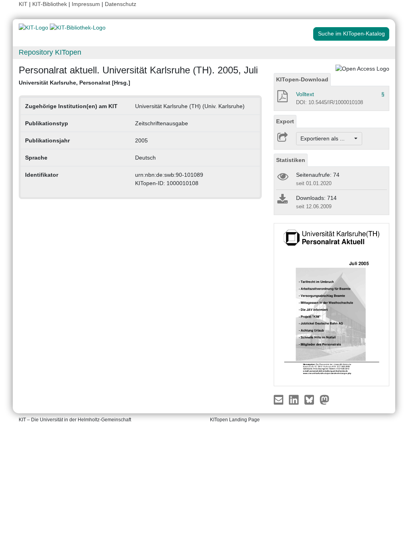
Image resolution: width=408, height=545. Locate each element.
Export (285, 121)
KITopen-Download (302, 79)
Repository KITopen (50, 52)
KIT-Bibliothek (50, 4)
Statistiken (290, 160)
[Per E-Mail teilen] (279, 399)
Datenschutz (120, 4)
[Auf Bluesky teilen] (311, 399)
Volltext (305, 94)
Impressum (86, 4)
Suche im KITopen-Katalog (351, 33)
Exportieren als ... (326, 138)
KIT (23, 4)
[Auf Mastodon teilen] (325, 399)
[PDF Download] (282, 98)
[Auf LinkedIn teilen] (294, 399)
